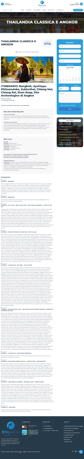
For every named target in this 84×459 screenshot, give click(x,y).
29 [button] (76, 80)
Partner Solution (36, 451)
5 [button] (66, 73)
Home (22, 10)
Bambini (76, 85)
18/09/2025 (30, 427)
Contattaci (51, 10)
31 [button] (60, 82)
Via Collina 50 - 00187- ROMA (51, 430)
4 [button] (63, 73)
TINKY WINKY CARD (32, 425)
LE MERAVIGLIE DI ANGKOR (66, 126)
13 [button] (69, 75)
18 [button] (63, 77)
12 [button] (66, 75)
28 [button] (73, 80)
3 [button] (60, 73)
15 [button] (76, 75)
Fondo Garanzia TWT (69, 430)
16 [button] (79, 75)
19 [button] (66, 77)
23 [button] (79, 77)
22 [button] (76, 77)
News (44, 10)
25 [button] (63, 80)
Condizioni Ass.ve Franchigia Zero (72, 432)
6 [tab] (30, 83)
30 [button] (79, 80)
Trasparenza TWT (68, 437)
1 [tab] (23, 83)
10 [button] (60, 75)
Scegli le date (70, 65)
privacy (77, 105)
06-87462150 (8, 4)
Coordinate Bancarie (69, 435)
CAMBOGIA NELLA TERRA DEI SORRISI (68, 134)
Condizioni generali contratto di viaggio (73, 426)
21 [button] (73, 77)
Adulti (64, 85)
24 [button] (60, 80)
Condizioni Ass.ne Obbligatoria (71, 428)
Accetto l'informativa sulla (70, 105)
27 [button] (69, 80)
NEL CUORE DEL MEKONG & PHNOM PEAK (69, 137)
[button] (79, 68)
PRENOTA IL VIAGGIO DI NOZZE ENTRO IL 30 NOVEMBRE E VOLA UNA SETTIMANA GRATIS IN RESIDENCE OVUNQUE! (33, 432)
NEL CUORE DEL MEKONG (65, 132)
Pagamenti (60, 10)
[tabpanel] (27, 69)
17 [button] (60, 77)
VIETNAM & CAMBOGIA (65, 140)
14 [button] (73, 75)
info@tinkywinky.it (48, 428)
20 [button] (69, 77)
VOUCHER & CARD (68, 441)
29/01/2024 (30, 435)
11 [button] (63, 75)
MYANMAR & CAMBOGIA (65, 124)
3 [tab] (26, 83)
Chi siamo (28, 10)
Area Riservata (78, 10)
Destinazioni (36, 10)
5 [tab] (29, 83)
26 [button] (66, 80)
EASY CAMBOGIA (64, 129)
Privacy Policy (67, 439)
